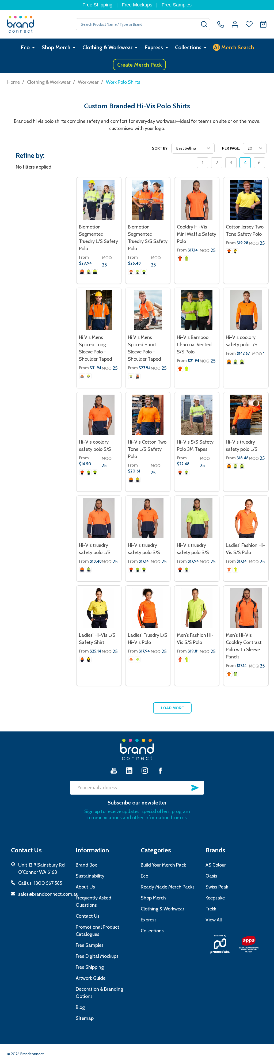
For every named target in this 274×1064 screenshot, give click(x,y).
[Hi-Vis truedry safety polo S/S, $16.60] (148, 518)
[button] (220, 944)
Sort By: (160, 148)
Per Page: (231, 148)
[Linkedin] (129, 770)
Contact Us (88, 916)
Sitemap (85, 1018)
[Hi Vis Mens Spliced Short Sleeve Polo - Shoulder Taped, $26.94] (148, 310)
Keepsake (215, 898)
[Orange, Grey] (180, 369)
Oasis (211, 876)
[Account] (234, 24)
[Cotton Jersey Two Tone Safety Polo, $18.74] (246, 200)
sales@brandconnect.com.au (48, 894)
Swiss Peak (217, 887)
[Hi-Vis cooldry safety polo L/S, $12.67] (246, 310)
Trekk (211, 909)
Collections (188, 47)
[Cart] (263, 24)
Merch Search (234, 47)
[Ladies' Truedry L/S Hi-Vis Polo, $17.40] (148, 608)
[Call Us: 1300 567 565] (220, 24)
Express (153, 47)
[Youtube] (113, 770)
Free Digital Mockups (97, 956)
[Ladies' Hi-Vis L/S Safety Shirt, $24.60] (99, 608)
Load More (172, 708)
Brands (215, 850)
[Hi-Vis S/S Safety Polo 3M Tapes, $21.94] (197, 414)
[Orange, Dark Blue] (82, 272)
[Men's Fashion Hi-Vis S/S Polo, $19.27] (197, 608)
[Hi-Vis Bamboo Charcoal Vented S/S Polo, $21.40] (197, 310)
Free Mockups (137, 4)
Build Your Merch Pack (163, 865)
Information (92, 850)
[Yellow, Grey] (186, 369)
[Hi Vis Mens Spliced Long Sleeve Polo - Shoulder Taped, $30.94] (99, 310)
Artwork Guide (90, 978)
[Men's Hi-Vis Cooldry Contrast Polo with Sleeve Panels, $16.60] (246, 608)
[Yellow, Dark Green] (235, 362)
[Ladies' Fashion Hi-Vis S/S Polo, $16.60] (246, 518)
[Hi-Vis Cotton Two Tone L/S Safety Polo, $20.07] (148, 414)
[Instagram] (145, 770)
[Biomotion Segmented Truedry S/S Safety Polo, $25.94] (148, 200)
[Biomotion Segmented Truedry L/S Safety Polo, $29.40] (99, 200)
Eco (25, 47)
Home (13, 82)
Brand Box (86, 865)
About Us (85, 887)
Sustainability (90, 876)
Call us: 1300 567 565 (40, 883)
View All (214, 920)
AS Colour (216, 865)
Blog (80, 1007)
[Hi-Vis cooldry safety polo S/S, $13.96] (99, 414)
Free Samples (177, 4)
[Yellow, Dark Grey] (89, 272)
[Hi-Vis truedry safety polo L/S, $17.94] (246, 414)
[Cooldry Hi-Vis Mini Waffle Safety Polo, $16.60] (197, 200)
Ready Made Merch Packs (168, 887)
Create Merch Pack (139, 65)
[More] (33, 47)
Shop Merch (56, 47)
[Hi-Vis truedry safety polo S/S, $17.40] (197, 518)
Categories (156, 850)
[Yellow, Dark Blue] (95, 272)
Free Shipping (97, 4)
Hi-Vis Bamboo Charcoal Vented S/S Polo (194, 344)
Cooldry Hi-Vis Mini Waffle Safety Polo (196, 234)
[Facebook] (160, 770)
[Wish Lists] (249, 24)
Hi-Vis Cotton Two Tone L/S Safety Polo (147, 449)
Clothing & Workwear (107, 47)
